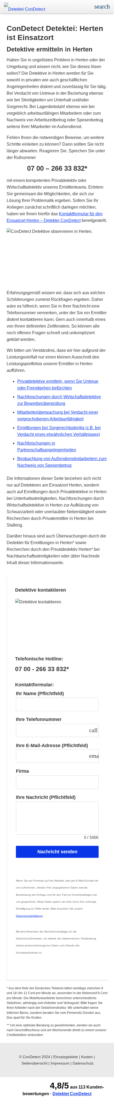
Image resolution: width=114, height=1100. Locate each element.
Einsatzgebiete (65, 1057)
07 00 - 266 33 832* (42, 669)
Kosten (87, 1057)
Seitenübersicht (34, 1063)
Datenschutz (83, 1063)
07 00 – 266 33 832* (57, 168)
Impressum (60, 1063)
